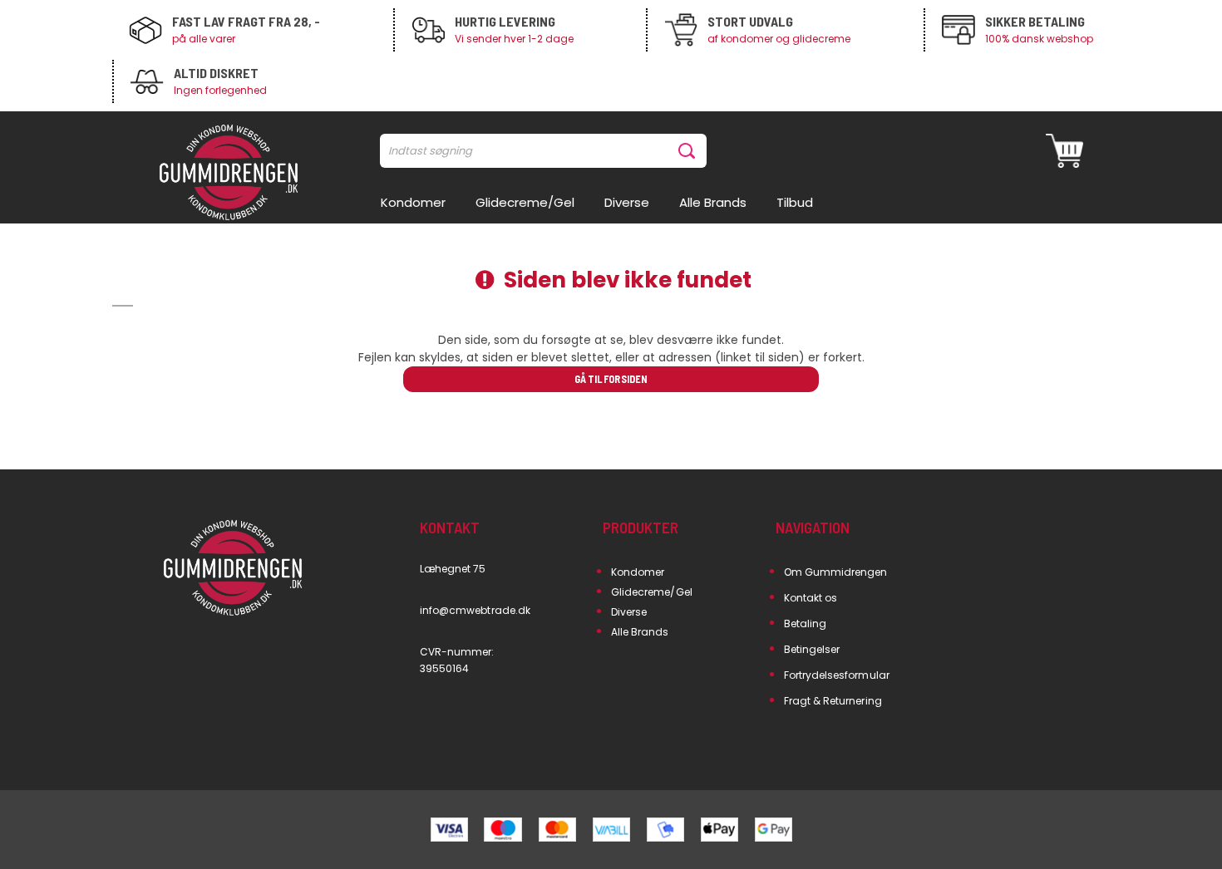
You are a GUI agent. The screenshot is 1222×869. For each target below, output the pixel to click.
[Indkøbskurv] (1064, 150)
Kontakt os (811, 598)
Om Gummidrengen (836, 572)
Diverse (629, 612)
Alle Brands (640, 632)
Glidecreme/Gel (651, 592)
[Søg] (690, 151)
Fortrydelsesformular (836, 675)
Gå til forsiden (610, 379)
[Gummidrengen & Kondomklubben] (228, 173)
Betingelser (812, 649)
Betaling (805, 623)
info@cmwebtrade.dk (475, 610)
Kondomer (637, 572)
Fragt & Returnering (833, 701)
